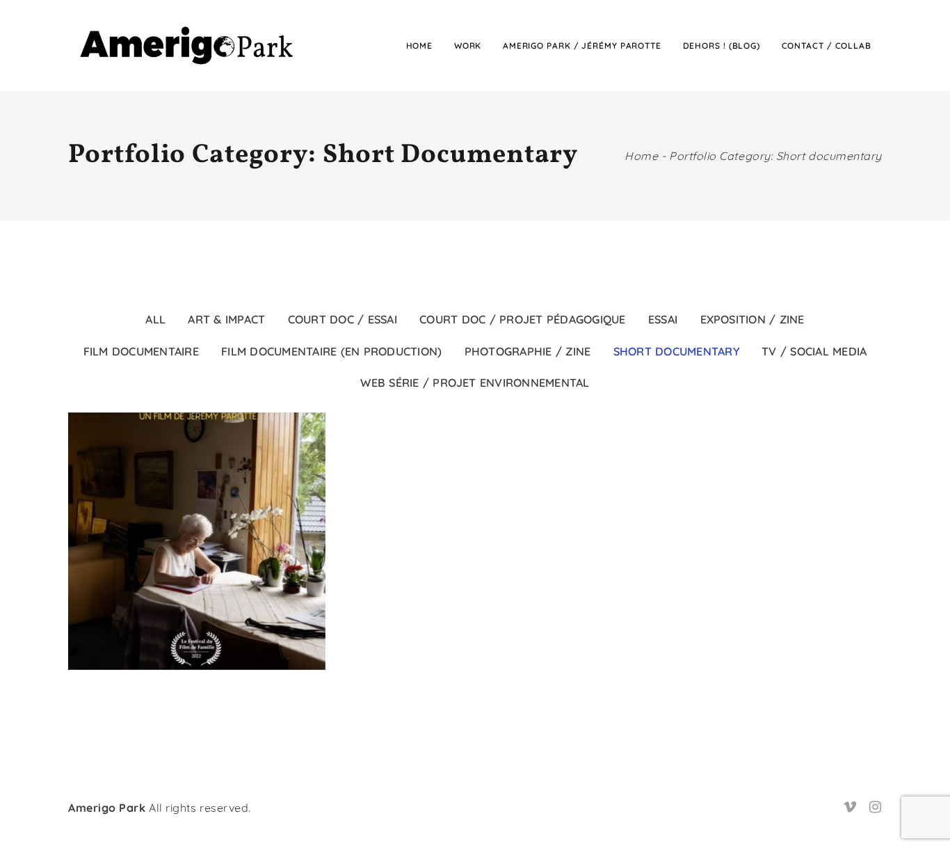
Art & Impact (226, 319)
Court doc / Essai (342, 319)
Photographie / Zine (528, 351)
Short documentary (676, 351)
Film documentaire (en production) (331, 351)
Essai (662, 319)
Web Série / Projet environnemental (474, 383)
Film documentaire (141, 351)
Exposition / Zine (752, 319)
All (155, 319)
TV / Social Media (814, 351)
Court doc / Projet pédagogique (522, 319)
